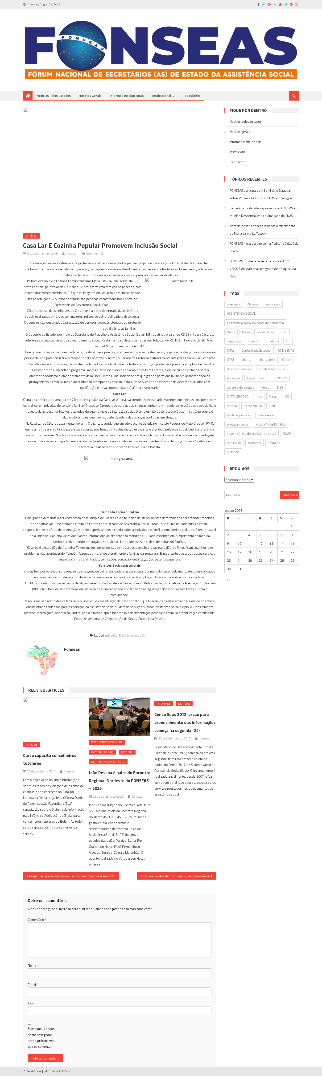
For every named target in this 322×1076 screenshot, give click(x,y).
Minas (273, 396)
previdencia (266, 415)
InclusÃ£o (111, 635)
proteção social (237, 424)
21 (282, 551)
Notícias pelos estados (54, 95)
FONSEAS (280, 378)
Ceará (254, 341)
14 (282, 543)
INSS (280, 387)
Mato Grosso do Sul (132, 635)
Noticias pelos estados (108, 761)
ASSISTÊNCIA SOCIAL (241, 313)
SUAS (287, 433)
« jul (227, 579)
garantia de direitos (240, 387)
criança (247, 359)
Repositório (191, 95)
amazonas (272, 304)
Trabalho (274, 442)
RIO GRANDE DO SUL (270, 424)
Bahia (231, 331)
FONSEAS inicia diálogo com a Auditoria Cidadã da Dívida (264, 247)
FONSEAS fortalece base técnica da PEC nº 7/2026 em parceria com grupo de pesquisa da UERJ (263, 269)
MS (287, 396)
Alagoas (252, 304)
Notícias (31, 236)
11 (250, 543)
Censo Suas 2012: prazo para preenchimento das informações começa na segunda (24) (185, 722)
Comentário (37, 919)
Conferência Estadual (256, 350)
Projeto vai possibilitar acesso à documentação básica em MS (72, 875)
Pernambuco (253, 405)
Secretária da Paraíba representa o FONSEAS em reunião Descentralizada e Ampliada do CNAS (264, 212)
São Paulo (234, 442)
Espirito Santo (257, 378)
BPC (284, 331)
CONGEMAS (286, 350)
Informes (163, 703)
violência (233, 451)
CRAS (231, 359)
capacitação (235, 341)
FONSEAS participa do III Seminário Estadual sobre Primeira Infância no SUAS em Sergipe (261, 194)
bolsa (246, 331)
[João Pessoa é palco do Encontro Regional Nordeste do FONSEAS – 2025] (120, 717)
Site (30, 1003)
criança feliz (267, 359)
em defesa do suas (272, 368)
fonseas (71, 253)
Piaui (272, 405)
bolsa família (265, 331)
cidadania (272, 341)
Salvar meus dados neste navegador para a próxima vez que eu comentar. (41, 1037)
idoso (265, 387)
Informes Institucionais (126, 95)
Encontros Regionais (107, 742)
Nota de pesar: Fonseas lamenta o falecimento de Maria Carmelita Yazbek (262, 229)
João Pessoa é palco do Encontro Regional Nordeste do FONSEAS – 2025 (119, 780)
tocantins (254, 442)
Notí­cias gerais (90, 95)
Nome (33, 965)
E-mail (33, 984)
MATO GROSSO (238, 396)
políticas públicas (239, 415)
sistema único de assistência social (251, 433)
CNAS (231, 350)
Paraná (232, 405)
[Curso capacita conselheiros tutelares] (54, 718)
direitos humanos (239, 368)
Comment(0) (94, 253)
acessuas (233, 304)
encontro (233, 378)
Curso (286, 359)
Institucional (161, 95)
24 (239, 560)
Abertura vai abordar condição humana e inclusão (175, 875)
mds (259, 396)
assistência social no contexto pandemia (255, 322)
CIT (288, 341)
